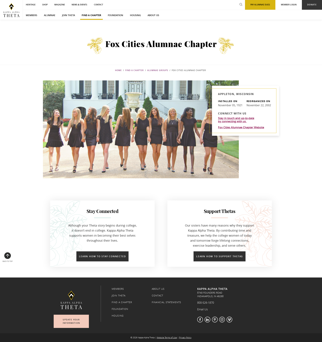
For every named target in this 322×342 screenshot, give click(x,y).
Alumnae (49, 15)
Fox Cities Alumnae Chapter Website (241, 127)
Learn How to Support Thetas (219, 256)
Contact (157, 295)
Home (118, 70)
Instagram (222, 319)
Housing (135, 15)
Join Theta (68, 15)
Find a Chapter (91, 15)
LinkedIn (207, 319)
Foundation (115, 15)
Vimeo (229, 319)
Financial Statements (166, 302)
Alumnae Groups (157, 70)
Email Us (202, 309)
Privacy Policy (185, 337)
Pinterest (215, 319)
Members (31, 15)
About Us (153, 15)
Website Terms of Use (167, 337)
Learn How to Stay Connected (102, 256)
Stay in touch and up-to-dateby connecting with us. (236, 119)
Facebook (200, 319)
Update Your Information (71, 321)
